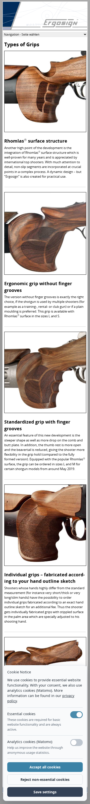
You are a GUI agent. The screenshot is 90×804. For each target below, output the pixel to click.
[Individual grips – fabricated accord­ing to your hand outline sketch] (45, 526)
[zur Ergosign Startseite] (45, 18)
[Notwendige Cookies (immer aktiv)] (76, 714)
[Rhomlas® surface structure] (45, 92)
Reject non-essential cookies (45, 779)
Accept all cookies (45, 767)
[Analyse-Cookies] (76, 742)
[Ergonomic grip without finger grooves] (45, 234)
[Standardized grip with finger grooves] (45, 374)
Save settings (45, 792)
